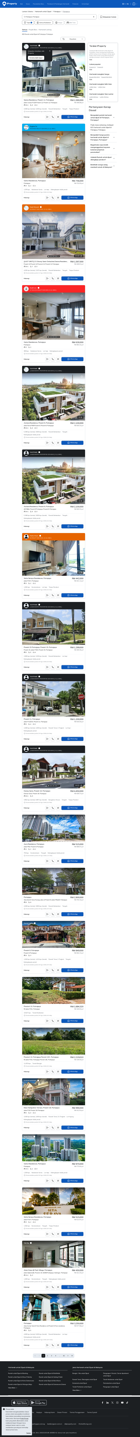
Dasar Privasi (62, 1412)
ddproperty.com (70, 1424)
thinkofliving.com (85, 1424)
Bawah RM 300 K (106, 77)
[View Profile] (43, 46)
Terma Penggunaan (77, 1412)
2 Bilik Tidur (101, 87)
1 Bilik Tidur (92, 87)
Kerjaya (39, 1412)
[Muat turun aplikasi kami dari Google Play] (38, 1402)
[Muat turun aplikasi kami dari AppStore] (20, 1402)
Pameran (75, 4)
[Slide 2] (50, 94)
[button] (24, 30)
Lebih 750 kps (104, 97)
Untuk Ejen (85, 4)
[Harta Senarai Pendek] (81, 53)
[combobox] (59, 17)
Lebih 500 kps (93, 97)
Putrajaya (56, 11)
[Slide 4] (53, 94)
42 (64, 1356)
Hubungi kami (49, 1412)
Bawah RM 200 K (94, 77)
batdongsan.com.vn (54, 1424)
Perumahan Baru (38, 4)
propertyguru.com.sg (37, 1424)
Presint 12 (92, 67)
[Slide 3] (51, 94)
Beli (21, 4)
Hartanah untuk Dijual (43, 11)
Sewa (28, 4)
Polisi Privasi (24, 1418)
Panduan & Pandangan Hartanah (58, 4)
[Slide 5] (55, 94)
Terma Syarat (92, 1412)
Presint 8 (100, 67)
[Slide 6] (56, 94)
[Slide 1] (48, 94)
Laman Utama (27, 11)
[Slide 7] (58, 175)
